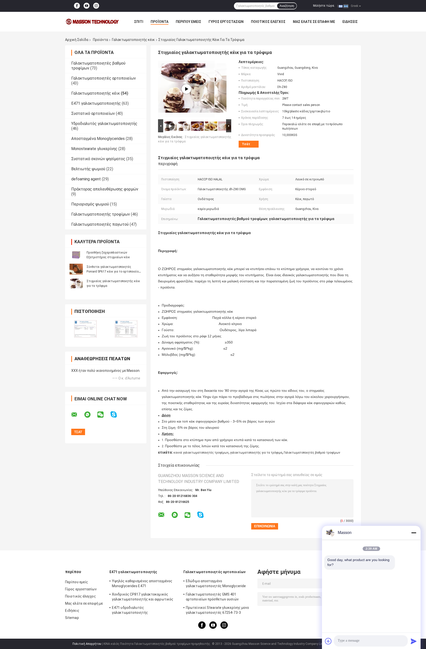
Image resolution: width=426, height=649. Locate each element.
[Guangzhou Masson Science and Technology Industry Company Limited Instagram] (96, 6)
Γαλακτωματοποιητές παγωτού (100, 224)
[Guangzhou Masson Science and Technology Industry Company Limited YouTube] (86, 6)
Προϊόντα (159, 22)
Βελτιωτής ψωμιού (88, 169)
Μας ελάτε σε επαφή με (314, 22)
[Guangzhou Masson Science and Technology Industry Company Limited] (92, 21)
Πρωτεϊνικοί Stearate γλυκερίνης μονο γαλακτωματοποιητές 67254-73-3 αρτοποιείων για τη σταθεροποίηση (217, 611)
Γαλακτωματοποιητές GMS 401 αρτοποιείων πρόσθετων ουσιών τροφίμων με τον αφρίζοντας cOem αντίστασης (215, 597)
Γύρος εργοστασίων (226, 22)
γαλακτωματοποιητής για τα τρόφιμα (256, 452)
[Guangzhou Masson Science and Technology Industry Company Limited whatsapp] (90, 414)
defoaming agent (86, 179)
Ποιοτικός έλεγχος (268, 22)
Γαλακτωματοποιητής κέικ (133, 40)
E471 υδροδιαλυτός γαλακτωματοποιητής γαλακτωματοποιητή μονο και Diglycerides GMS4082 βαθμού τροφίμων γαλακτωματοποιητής (145, 611)
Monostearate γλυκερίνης (94, 148)
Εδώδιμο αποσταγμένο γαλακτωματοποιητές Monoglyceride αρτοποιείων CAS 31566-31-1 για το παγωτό (216, 584)
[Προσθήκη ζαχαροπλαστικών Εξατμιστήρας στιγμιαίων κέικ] (76, 255)
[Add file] (328, 641)
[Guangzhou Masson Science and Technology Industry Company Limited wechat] (103, 414)
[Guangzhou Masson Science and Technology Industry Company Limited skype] (116, 414)
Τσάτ (246, 144)
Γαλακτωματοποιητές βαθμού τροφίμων (312, 452)
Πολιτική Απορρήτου (86, 644)
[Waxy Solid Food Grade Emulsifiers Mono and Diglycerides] (186, 89)
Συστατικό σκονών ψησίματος (98, 158)
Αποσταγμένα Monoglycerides (98, 138)
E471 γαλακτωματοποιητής (96, 103)
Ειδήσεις (350, 22)
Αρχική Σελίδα (76, 40)
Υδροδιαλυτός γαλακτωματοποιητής (104, 123)
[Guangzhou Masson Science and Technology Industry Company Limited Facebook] (76, 6)
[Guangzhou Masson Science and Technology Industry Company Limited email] (77, 414)
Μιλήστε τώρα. (324, 5)
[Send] (414, 641)
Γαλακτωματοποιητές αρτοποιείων (103, 78)
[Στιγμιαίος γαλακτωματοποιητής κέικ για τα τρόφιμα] (76, 283)
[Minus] (414, 533)
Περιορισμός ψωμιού (90, 204)
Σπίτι (138, 22)
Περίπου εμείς (188, 22)
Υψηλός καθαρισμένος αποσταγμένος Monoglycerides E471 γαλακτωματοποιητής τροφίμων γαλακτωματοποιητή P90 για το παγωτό (144, 584)
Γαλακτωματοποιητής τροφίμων (100, 214)
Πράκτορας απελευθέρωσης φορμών (104, 189)
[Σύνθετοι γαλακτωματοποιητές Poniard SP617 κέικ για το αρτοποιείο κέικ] (76, 269)
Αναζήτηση (287, 6)
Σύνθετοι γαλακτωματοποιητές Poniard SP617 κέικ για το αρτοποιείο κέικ (113, 271)
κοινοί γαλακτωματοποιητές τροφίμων (201, 452)
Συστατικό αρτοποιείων (93, 113)
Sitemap (72, 618)
